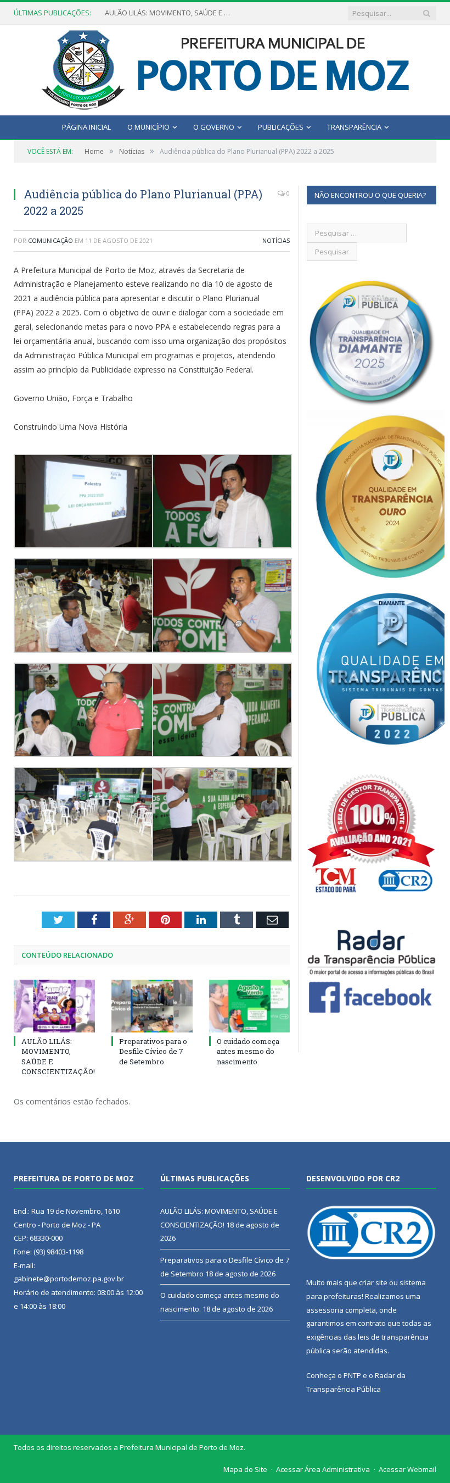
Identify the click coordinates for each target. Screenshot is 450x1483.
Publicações (280, 127)
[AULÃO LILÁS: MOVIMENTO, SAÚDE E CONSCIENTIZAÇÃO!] (54, 1006)
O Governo (213, 127)
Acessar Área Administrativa (323, 1469)
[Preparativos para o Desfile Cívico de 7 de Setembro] (152, 1006)
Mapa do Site (245, 1469)
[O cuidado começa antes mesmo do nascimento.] (249, 1006)
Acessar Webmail (407, 1469)
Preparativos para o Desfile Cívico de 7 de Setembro (171, 13)
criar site (373, 1282)
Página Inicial (86, 127)
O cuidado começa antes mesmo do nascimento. (248, 1051)
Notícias (276, 240)
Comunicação (50, 240)
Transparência (354, 127)
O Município (148, 127)
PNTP (352, 1375)
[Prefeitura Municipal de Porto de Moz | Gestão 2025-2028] (225, 67)
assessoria (325, 1310)
